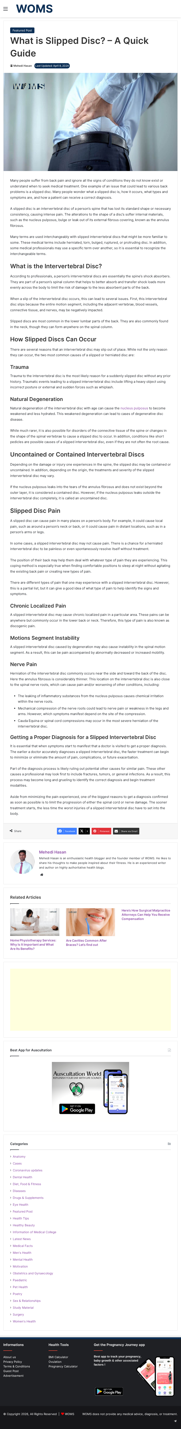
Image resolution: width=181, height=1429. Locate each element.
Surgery (18, 1314)
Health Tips (21, 1218)
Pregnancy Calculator (63, 1366)
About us (9, 1357)
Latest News (22, 1239)
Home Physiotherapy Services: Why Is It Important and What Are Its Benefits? (33, 944)
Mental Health (23, 1259)
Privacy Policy (12, 1361)
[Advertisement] (90, 1000)
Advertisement (13, 1375)
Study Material (23, 1307)
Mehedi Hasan (22, 65)
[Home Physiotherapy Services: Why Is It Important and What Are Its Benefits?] (34, 922)
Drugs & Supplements (28, 1198)
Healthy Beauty (24, 1225)
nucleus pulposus (135, 408)
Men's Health (22, 1252)
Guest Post (11, 1371)
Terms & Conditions (16, 1366)
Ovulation (55, 1361)
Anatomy (19, 1156)
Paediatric (20, 1280)
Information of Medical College (34, 1232)
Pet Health (20, 1287)
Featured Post (22, 30)
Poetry (17, 1294)
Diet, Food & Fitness (27, 1184)
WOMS (69, 1414)
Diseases (19, 1191)
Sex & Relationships (27, 1301)
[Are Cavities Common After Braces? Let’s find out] (90, 922)
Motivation (20, 1266)
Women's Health (24, 1321)
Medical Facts (23, 1246)
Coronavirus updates (27, 1170)
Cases (17, 1163)
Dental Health (22, 1177)
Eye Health (20, 1204)
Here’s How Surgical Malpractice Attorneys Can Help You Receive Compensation (146, 914)
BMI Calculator (58, 1357)
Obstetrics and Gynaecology (33, 1273)
